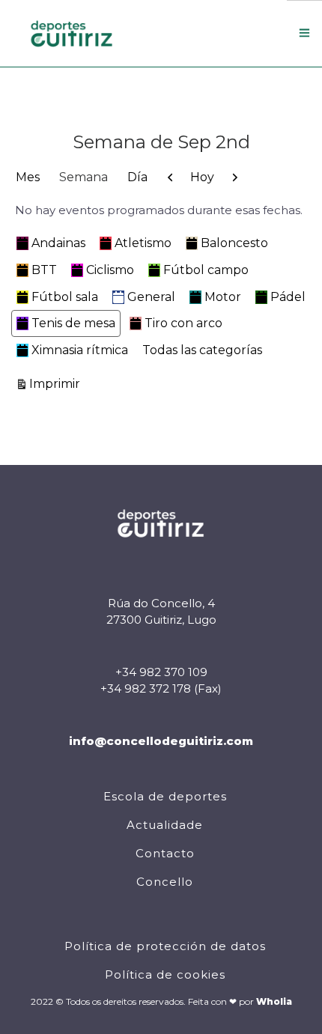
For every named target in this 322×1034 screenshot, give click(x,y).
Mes (28, 177)
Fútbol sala (64, 297)
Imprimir (57, 383)
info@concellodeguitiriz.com (161, 741)
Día (137, 177)
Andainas (58, 243)
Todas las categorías (202, 350)
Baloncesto (234, 243)
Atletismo (143, 243)
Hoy (202, 177)
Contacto (165, 853)
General (151, 297)
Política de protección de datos (165, 946)
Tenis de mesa (73, 323)
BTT (44, 270)
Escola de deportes (165, 796)
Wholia (274, 1001)
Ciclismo (110, 270)
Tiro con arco (183, 323)
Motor (222, 297)
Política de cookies (165, 974)
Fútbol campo (206, 270)
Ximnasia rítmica (79, 350)
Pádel (288, 297)
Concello (164, 882)
